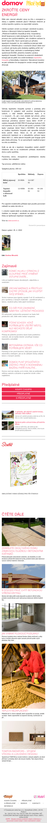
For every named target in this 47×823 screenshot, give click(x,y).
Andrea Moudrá (11, 255)
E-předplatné (23, 398)
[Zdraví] (39, 796)
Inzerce (24, 803)
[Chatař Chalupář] (8, 796)
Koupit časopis (23, 389)
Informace (8, 806)
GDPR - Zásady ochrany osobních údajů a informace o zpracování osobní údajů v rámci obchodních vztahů (23, 820)
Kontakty (36, 803)
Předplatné (23, 394)
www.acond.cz (13, 220)
